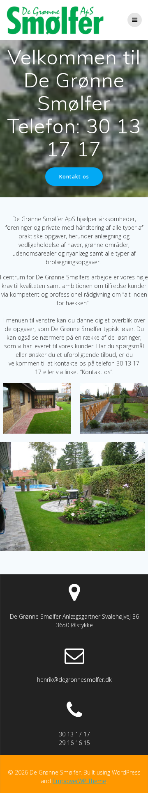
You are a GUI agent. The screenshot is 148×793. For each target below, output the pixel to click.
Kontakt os (74, 176)
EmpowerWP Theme (79, 781)
